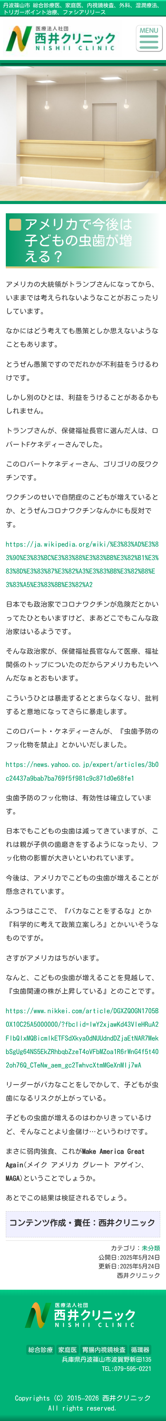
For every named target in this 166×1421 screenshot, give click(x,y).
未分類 (151, 1248)
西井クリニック (126, 1398)
